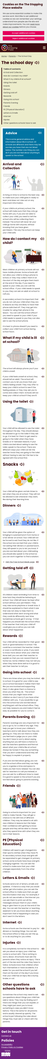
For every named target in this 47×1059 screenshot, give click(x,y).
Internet (7, 116)
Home (4, 56)
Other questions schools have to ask (19, 123)
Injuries (6, 119)
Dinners (6, 89)
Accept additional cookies (23, 33)
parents (12, 56)
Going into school (11, 99)
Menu (44, 47)
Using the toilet (10, 82)
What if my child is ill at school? (17, 79)
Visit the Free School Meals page (20, 562)
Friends (6, 106)
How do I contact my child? (15, 75)
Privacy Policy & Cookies (12, 1047)
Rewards (7, 96)
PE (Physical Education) (13, 109)
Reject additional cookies (23, 38)
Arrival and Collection (13, 72)
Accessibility (6, 1044)
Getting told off (10, 92)
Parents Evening (10, 102)
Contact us (6, 1035)
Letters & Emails (10, 113)
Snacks (6, 86)
